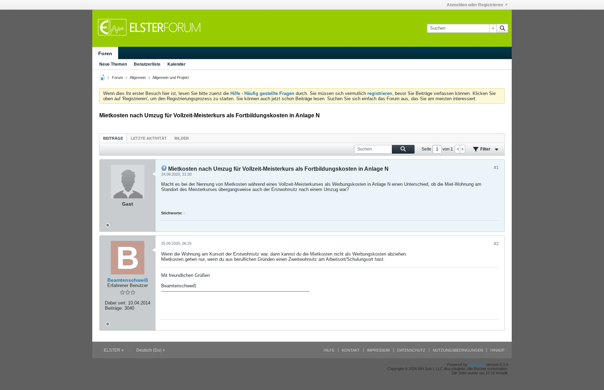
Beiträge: (114, 308)
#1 (496, 167)
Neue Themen (113, 64)
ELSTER (112, 350)
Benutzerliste (147, 64)
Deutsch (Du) (149, 350)
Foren (105, 53)
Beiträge (113, 138)
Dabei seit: (116, 303)
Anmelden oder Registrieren (475, 4)
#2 (496, 243)
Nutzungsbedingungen (458, 350)
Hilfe (329, 350)
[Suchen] (502, 28)
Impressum (378, 350)
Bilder (181, 138)
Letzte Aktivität (149, 138)
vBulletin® (476, 364)
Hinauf (497, 350)
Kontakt (351, 350)
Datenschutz (411, 350)
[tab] (113, 138)
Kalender (176, 64)
